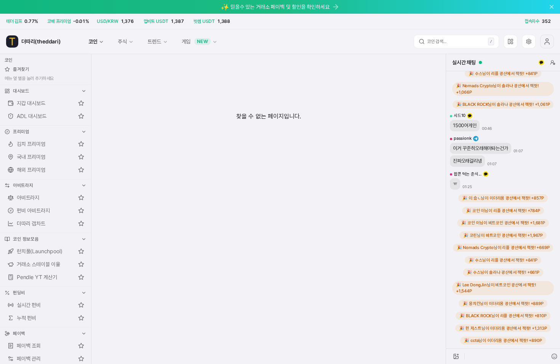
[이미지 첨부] (456, 356)
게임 (195, 41)
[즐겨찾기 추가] (81, 103)
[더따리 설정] (529, 41)
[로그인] (547, 41)
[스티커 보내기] (554, 356)
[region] (503, 209)
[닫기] (551, 7)
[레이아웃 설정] (510, 41)
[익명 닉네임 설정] (553, 62)
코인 (93, 41)
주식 (122, 41)
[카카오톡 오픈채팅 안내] (541, 62)
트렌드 (154, 41)
